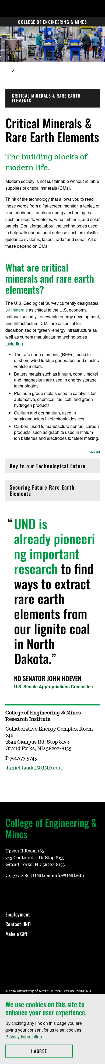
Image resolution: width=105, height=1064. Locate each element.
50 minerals (16, 310)
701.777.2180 (17, 876)
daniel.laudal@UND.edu (33, 768)
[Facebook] (9, 891)
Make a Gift (16, 933)
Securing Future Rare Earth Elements (42, 490)
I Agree (51, 1051)
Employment (17, 914)
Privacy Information (23, 1036)
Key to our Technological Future (48, 467)
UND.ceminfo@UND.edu (58, 876)
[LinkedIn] (35, 891)
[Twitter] (22, 891)
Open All (93, 452)
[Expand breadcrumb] (13, 70)
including (14, 343)
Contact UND (18, 924)
